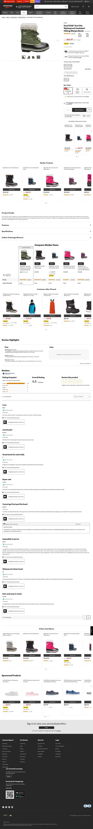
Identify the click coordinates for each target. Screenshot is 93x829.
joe (3, 571)
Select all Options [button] (79, 110)
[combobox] (83, 396)
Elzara (4, 541)
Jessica (4, 482)
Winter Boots (22, 17)
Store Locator (5, 756)
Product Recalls (5, 764)
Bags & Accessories (63, 12)
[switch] (5, 275)
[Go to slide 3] (33, 57)
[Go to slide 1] (23, 57)
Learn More (9, 788)
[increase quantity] (70, 110)
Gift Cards (4, 759)
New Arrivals (80, 12)
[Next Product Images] (57, 40)
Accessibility (57, 751)
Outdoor (48, 12)
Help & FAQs (4, 754)
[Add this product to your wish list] (89, 110)
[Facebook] (3, 807)
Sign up (8, 776)
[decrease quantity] (65, 110)
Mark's (21, 746)
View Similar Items (87, 35)
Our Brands (40, 746)
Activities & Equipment (39, 12)
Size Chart (88, 68)
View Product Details (80, 35)
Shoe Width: (67, 75)
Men (12, 12)
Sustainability (40, 754)
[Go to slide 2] (28, 57)
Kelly (3, 407)
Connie (4, 596)
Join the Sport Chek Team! (43, 748)
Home (3, 17)
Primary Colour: (68, 61)
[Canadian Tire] (19, 1)
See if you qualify (78, 57)
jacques (4, 432)
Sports (30, 12)
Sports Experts (23, 756)
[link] (70, 33)
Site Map (57, 748)
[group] (31, 194)
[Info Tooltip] (71, 104)
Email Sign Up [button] (58, 1)
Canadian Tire (22, 743)
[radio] (68, 65)
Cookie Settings (5, 767)
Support (66, 1)
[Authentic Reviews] (8, 374)
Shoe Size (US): (68, 68)
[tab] (68, 91)
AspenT (4, 507)
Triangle (21, 748)
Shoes (23, 12)
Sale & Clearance (72, 12)
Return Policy (58, 756)
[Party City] (37, 1)
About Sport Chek (41, 743)
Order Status (76, 6)
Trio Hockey (22, 759)
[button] (66, 7)
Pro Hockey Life (23, 754)
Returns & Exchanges (6, 751)
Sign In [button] (88, 1)
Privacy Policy (58, 743)
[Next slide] (91, 131)
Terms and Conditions (59, 746)
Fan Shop (55, 12)
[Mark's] (32, 1)
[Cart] (89, 7)
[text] (69, 150)
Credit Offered (49, 1)
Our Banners (22, 761)
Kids (18, 12)
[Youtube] (12, 807)
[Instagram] (9, 807)
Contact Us (4, 761)
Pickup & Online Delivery (7, 746)
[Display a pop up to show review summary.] (72, 150)
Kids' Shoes (14, 17)
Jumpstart (40, 756)
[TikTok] (6, 807)
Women (5, 12)
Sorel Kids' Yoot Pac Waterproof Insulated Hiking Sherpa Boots (74, 28)
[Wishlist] (83, 7)
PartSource (22, 751)
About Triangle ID (41, 751)
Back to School (87, 12)
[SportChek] (26, 1)
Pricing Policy (58, 754)
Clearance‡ (66, 43)
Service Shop (4, 748)
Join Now (58, 730)
